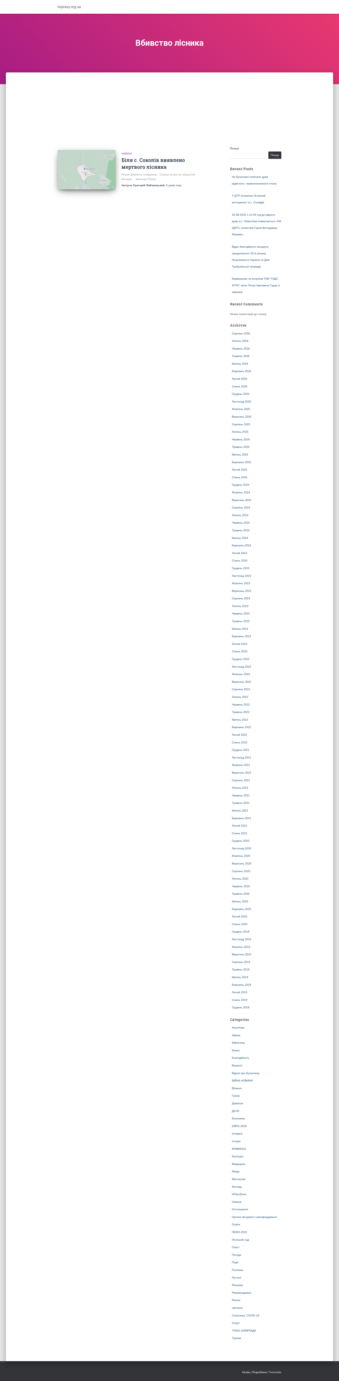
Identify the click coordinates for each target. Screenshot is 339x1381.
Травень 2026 (241, 356)
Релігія (236, 1300)
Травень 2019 (241, 969)
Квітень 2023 (240, 628)
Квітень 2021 (240, 810)
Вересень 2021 (241, 772)
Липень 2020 (240, 878)
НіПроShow (239, 1194)
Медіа (236, 1171)
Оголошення (240, 1209)
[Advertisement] (169, 101)
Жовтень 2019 (241, 946)
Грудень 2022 (240, 659)
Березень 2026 (241, 371)
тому (174, 185)
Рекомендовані (241, 1292)
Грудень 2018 (240, 1007)
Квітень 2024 (240, 537)
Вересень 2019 (241, 954)
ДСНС (236, 1111)
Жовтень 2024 (241, 492)
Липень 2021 (240, 787)
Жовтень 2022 (241, 674)
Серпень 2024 (241, 507)
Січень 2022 (239, 742)
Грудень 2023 (240, 568)
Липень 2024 (240, 515)
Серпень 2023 (241, 598)
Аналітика (238, 1027)
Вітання (237, 1088)
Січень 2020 (239, 924)
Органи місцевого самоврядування (254, 1217)
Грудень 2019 (240, 931)
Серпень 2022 (241, 689)
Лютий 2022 (239, 734)
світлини (237, 1307)
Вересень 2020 (241, 863)
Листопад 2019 (241, 939)
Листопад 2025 (241, 401)
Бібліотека (238, 1042)
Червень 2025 (241, 439)
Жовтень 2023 (241, 583)
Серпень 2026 (241, 333)
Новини (126, 153)
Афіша (236, 1035)
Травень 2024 (241, 530)
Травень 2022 (241, 712)
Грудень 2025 (240, 393)
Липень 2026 (240, 340)
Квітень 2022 (240, 719)
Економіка (238, 1118)
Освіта (236, 1224)
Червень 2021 (241, 795)
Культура (237, 1156)
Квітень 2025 (240, 454)
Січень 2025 (239, 477)
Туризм (236, 1338)
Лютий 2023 (239, 643)
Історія (236, 1141)
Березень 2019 (241, 984)
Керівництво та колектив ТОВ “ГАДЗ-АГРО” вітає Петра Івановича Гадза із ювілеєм (256, 285)
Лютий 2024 (239, 553)
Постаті (236, 1277)
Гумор (236, 1095)
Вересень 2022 (241, 681)
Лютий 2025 (239, 469)
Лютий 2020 (239, 916)
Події (235, 1262)
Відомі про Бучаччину (246, 1073)
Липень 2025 (240, 431)
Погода (236, 1254)
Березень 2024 (241, 545)
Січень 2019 (239, 999)
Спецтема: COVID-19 (245, 1315)
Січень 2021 (239, 833)
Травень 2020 (241, 893)
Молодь (237, 1186)
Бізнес (236, 1050)
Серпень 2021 (241, 780)
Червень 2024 (241, 522)
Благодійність (240, 1057)
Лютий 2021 (239, 825)
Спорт (236, 1322)
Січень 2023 (239, 651)
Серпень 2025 (241, 424)
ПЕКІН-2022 (239, 1232)
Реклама (237, 1285)
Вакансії (237, 1065)
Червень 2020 (241, 886)
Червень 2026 (241, 348)
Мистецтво (239, 1179)
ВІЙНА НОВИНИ (242, 1080)
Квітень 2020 (240, 901)
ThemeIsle (274, 1372)
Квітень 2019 (240, 977)
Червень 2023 (241, 613)
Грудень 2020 (240, 840)
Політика (237, 1269)
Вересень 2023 (241, 590)
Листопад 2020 (241, 848)
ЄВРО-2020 (239, 1126)
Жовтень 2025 (241, 409)
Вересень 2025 (241, 416)
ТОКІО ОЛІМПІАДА (244, 1330)
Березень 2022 (241, 727)
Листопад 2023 (241, 575)
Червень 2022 (241, 704)
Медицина (238, 1164)
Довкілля (237, 1103)
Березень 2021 (241, 818)
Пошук (234, 148)
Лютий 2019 (239, 992)
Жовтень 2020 (241, 855)
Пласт (236, 1247)
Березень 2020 (241, 909)
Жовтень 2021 (241, 765)
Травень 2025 (241, 446)
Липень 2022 (240, 696)
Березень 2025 (241, 462)
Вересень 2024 (241, 500)
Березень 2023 (241, 636)
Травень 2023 (241, 621)
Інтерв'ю (237, 1133)
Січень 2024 (239, 560)
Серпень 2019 (241, 962)
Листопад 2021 (241, 757)
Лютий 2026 (239, 378)
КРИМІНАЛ (239, 1148)
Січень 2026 (239, 386)
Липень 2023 (240, 606)
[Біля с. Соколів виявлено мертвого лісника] (87, 169)
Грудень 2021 (240, 749)
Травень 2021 (241, 802)
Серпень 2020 (241, 871)
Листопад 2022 (241, 666)
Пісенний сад (240, 1239)
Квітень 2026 (240, 363)
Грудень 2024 (240, 484)
